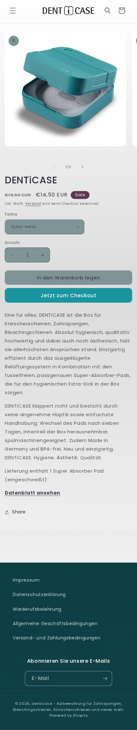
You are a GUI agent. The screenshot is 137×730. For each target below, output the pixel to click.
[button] (13, 11)
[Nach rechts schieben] (83, 167)
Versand (33, 203)
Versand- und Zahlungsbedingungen (56, 638)
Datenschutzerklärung (39, 594)
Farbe (11, 214)
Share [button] (19, 512)
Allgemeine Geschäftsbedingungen (55, 623)
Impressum (26, 580)
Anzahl (12, 243)
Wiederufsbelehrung (37, 609)
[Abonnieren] (105, 678)
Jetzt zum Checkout (69, 295)
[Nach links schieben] (54, 167)
